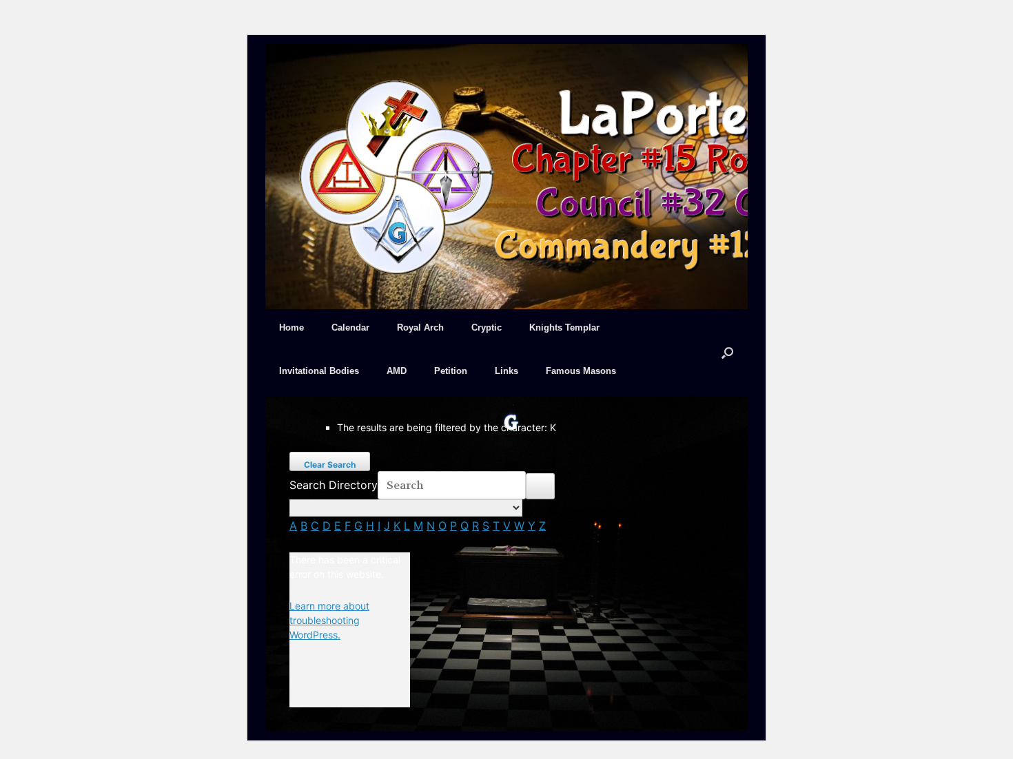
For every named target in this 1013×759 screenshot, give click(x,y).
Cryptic (486, 327)
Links (506, 371)
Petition (450, 371)
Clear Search (330, 464)
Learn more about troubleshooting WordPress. (329, 620)
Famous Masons (581, 371)
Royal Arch (420, 327)
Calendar (350, 327)
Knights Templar (564, 327)
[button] (727, 352)
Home (291, 327)
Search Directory (333, 485)
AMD (397, 371)
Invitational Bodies (319, 371)
